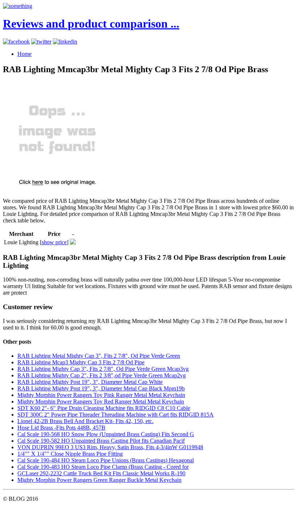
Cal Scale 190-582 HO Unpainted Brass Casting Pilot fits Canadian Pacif (101, 441)
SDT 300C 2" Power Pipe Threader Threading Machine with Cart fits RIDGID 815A (115, 414)
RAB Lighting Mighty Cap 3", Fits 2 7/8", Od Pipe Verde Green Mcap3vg (103, 369)
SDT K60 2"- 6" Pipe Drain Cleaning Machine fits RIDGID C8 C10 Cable (103, 408)
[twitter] (41, 41)
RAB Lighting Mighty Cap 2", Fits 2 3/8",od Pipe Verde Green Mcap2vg (101, 375)
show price (54, 242)
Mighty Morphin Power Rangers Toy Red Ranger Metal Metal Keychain (100, 401)
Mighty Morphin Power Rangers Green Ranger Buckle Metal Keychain (99, 480)
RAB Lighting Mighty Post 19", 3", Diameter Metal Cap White (90, 382)
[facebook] (16, 41)
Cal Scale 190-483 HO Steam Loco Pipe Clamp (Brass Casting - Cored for (103, 467)
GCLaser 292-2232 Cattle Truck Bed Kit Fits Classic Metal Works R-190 (101, 473)
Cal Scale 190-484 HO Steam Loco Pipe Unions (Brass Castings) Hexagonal (105, 460)
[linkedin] (65, 41)
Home (24, 54)
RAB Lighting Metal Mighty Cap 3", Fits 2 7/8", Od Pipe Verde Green (98, 356)
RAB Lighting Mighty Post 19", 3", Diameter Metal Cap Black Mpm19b (101, 388)
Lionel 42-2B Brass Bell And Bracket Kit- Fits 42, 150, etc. (85, 421)
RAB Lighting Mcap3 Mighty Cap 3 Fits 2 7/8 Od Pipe (81, 362)
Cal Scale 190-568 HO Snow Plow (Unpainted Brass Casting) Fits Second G (105, 434)
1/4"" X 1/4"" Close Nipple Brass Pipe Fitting (70, 454)
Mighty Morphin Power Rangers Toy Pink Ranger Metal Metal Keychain (101, 395)
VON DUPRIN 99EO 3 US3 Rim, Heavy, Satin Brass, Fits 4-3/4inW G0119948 (110, 447)
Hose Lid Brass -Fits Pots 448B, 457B (61, 428)
